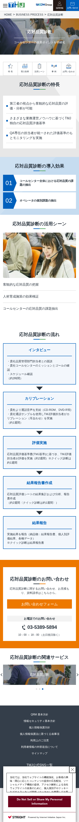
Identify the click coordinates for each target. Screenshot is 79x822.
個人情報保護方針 (39, 727)
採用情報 (59, 8)
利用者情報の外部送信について (39, 746)
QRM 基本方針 (39, 714)
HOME (8, 14)
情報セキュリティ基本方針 (39, 720)
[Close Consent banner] (72, 769)
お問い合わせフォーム (39, 604)
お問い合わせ (72, 8)
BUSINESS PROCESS (29, 14)
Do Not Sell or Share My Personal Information (39, 801)
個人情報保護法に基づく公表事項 (39, 733)
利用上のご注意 (39, 740)
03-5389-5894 (42, 627)
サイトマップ (39, 753)
